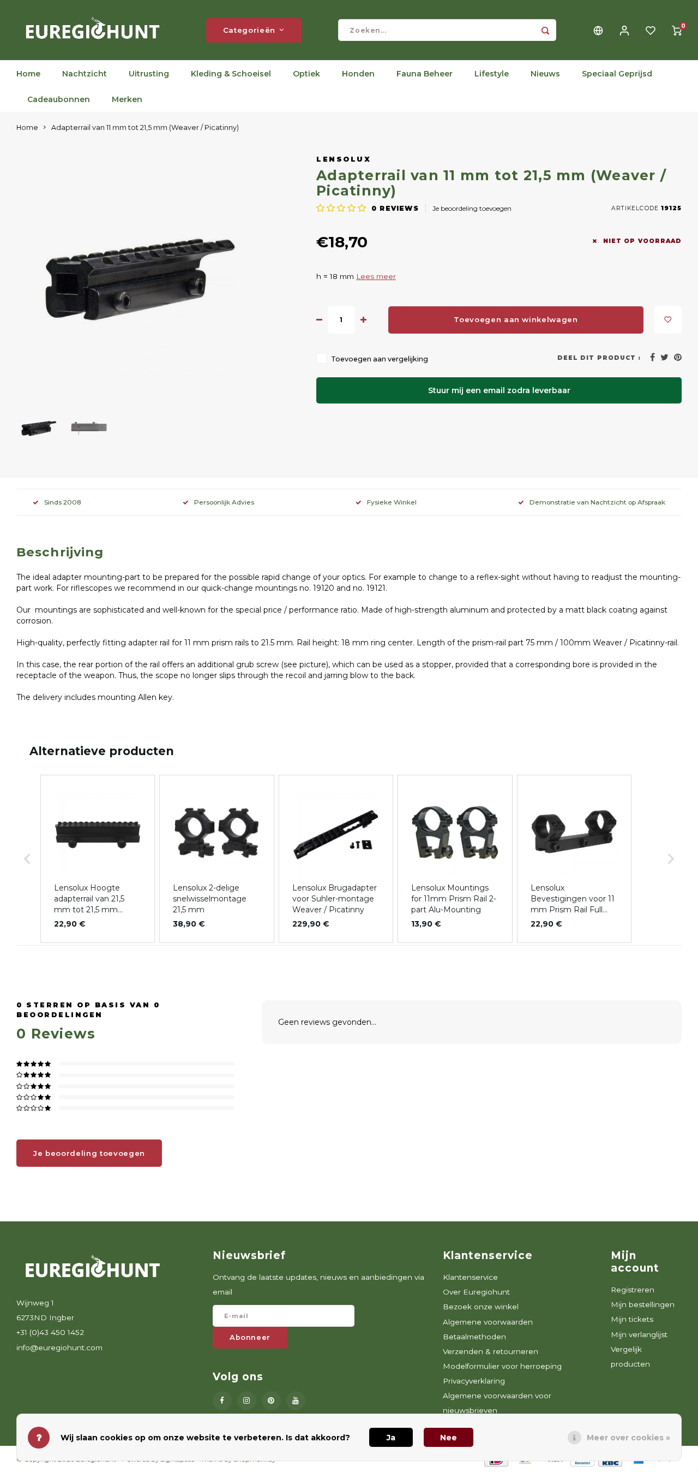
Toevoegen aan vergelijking (379, 359)
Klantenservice (470, 1277)
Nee (448, 1438)
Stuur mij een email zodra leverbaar (499, 390)
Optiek (306, 74)
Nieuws (545, 74)
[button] (27, 859)
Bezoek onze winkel (481, 1306)
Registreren (632, 1289)
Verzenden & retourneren (490, 1351)
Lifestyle (491, 74)
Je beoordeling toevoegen (472, 208)
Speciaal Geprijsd (617, 74)
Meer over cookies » (628, 1438)
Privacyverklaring (474, 1380)
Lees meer (376, 276)
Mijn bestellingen (643, 1304)
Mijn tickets (632, 1319)
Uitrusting (149, 74)
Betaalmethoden (474, 1336)
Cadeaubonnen (58, 99)
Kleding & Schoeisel (231, 74)
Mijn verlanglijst (639, 1334)
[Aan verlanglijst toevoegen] (668, 320)
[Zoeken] (545, 30)
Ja (391, 1438)
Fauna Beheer (424, 74)
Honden (358, 74)
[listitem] (97, 859)
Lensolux (343, 159)
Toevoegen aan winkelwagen (516, 319)
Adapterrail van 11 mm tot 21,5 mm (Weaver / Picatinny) (145, 127)
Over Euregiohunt (476, 1291)
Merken (127, 99)
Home (28, 74)
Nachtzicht (84, 74)
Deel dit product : (599, 357)
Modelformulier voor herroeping (502, 1366)
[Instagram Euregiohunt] (246, 1400)
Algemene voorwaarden (488, 1321)
